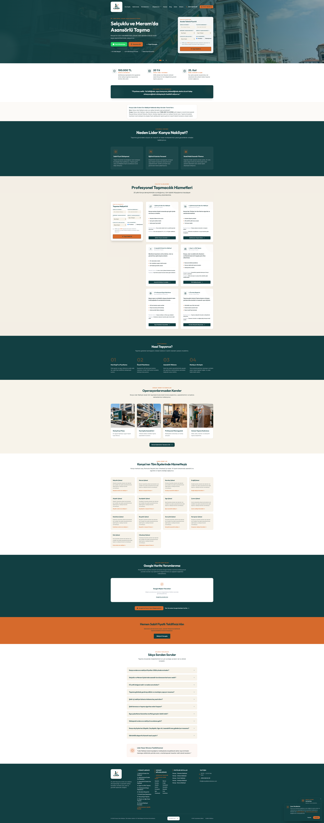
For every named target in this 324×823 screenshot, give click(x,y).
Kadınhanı (165, 793)
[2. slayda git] (161, 60)
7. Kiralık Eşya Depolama (144, 794)
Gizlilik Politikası (209, 818)
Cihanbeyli (157, 793)
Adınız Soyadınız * (184, 24)
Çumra (156, 787)
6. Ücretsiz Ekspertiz (143, 792)
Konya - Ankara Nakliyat (179, 775)
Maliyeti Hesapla (162, 636)
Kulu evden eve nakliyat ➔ (119, 545)
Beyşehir (165, 789)
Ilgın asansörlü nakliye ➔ (171, 508)
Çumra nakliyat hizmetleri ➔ (198, 508)
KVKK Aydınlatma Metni (197, 818)
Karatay (157, 783)
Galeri (175, 7)
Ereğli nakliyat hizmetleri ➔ (197, 490)
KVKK (188, 42)
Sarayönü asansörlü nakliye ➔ (172, 527)
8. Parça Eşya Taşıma (143, 796)
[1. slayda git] (158, 60)
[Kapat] (320, 798)
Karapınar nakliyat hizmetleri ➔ (198, 527)
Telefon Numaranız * (201, 24)
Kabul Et (316, 817)
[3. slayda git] (163, 60)
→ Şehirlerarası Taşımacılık (161, 775)
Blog (170, 7)
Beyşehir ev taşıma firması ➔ (146, 527)
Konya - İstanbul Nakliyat (180, 773)
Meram (164, 781)
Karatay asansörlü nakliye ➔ (172, 490)
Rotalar (165, 7)
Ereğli (164, 783)
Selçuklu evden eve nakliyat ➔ (120, 490)
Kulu (164, 791)
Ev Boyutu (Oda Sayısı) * (186, 36)
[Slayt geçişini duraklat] (166, 60)
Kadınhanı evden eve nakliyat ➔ (120, 527)
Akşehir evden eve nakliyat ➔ (120, 508)
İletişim (181, 7)
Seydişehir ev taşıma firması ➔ (146, 508)
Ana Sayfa (127, 7)
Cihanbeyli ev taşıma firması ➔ (146, 545)
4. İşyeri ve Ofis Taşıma (144, 785)
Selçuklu (157, 781)
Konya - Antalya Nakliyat (180, 780)
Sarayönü (165, 787)
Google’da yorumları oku (162, 597)
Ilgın (156, 791)
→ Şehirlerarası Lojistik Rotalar (160, 778)
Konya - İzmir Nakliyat (179, 778)
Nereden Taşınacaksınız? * (187, 30)
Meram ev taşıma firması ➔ (145, 490)
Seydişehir (165, 785)
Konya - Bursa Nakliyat (179, 783)
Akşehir (157, 785)
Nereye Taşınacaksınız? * (202, 30)
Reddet (309, 817)
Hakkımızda (135, 7)
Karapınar (157, 789)
